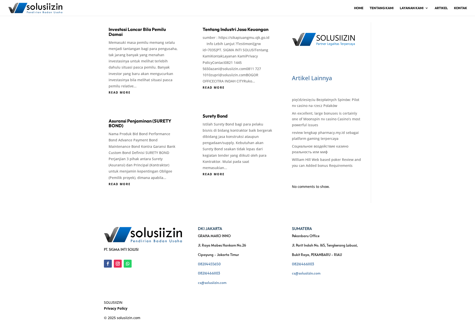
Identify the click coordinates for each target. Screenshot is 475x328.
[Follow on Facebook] (108, 264)
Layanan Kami (412, 8)
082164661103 (209, 273)
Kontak (460, 8)
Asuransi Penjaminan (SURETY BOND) (140, 123)
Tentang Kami (382, 8)
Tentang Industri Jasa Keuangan (235, 29)
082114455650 (209, 264)
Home (358, 8)
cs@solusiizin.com (212, 282)
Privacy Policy (115, 308)
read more (120, 92)
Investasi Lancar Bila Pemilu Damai (137, 31)
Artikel (441, 8)
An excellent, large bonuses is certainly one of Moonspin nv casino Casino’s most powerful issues (326, 119)
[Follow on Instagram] (118, 264)
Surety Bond (215, 116)
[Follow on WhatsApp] (128, 264)
